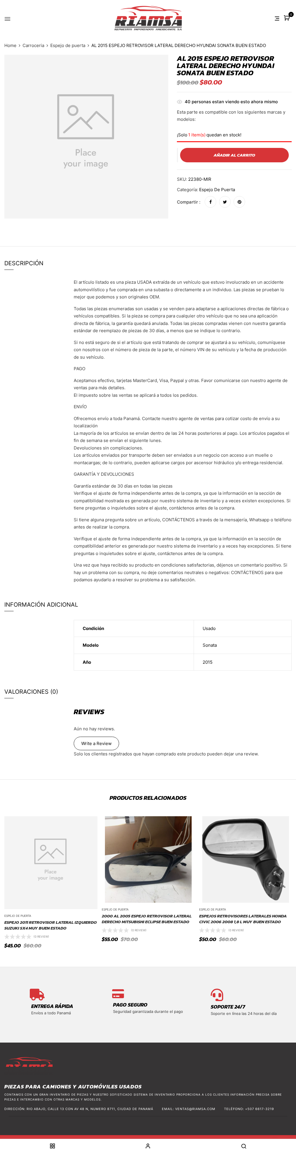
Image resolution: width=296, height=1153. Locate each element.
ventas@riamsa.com (195, 1109)
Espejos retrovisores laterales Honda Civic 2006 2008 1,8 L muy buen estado (243, 918)
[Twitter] (225, 202)
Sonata (210, 645)
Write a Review (96, 743)
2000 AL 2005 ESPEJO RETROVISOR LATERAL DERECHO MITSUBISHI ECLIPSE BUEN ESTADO (147, 918)
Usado (209, 628)
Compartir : (188, 202)
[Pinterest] (239, 202)
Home (10, 45)
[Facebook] (210, 202)
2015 (207, 662)
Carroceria (33, 45)
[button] (287, 18)
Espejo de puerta (67, 45)
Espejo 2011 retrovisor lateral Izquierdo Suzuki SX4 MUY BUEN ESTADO (50, 925)
